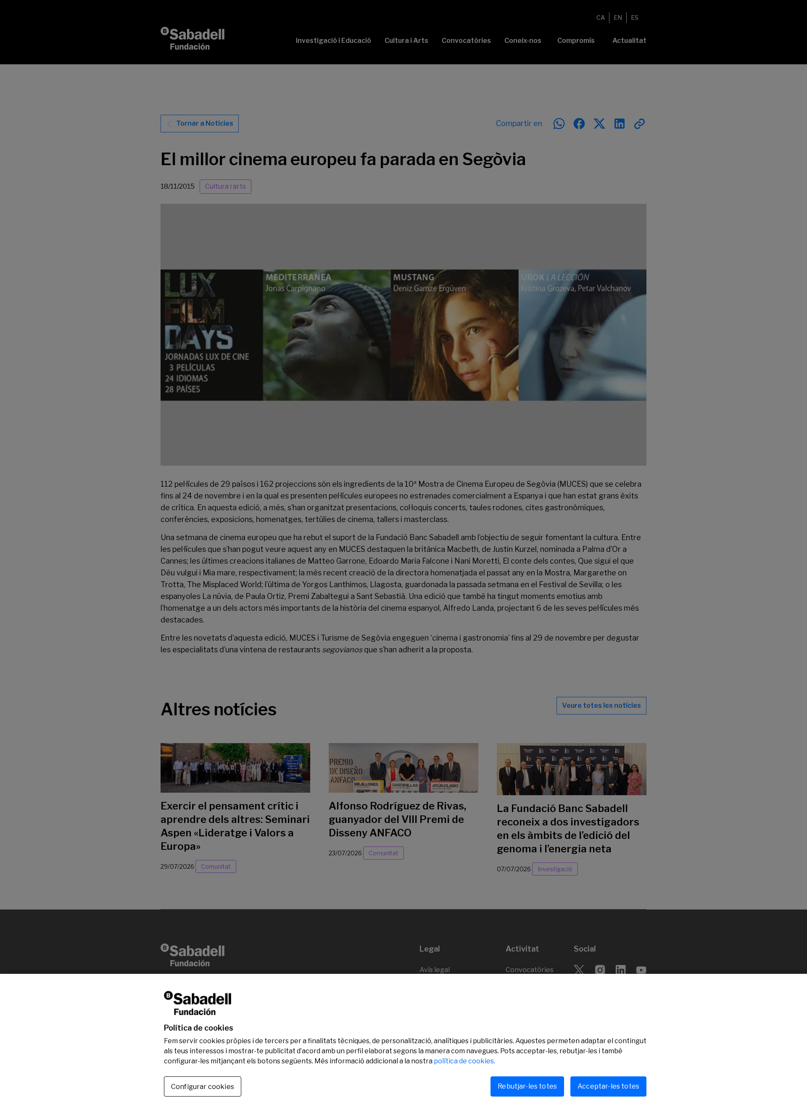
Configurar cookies (202, 1087)
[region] (403, 1042)
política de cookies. (464, 1061)
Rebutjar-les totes (527, 1086)
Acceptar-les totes (608, 1086)
